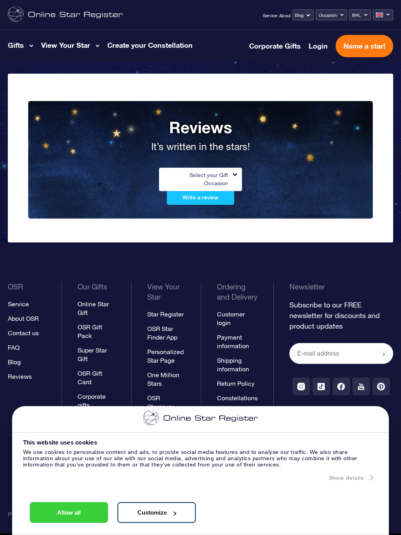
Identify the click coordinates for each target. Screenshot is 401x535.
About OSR (23, 318)
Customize (152, 512)
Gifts (16, 45)
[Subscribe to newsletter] (384, 354)
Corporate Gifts (275, 46)
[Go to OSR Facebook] (341, 386)
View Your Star (65, 45)
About (285, 15)
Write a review (200, 197)
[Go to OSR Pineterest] (381, 386)
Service (270, 15)
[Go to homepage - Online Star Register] (65, 14)
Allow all (69, 512)
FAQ (14, 347)
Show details (346, 478)
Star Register (165, 314)
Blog (299, 15)
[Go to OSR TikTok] (321, 386)
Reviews (20, 376)
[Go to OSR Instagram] (301, 386)
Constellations (237, 397)
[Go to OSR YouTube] (361, 386)
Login (318, 46)
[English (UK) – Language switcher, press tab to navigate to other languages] (383, 15)
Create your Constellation (150, 45)
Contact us (23, 332)
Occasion (328, 15)
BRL (356, 15)
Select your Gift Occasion (209, 179)
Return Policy (236, 383)
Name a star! (364, 46)
